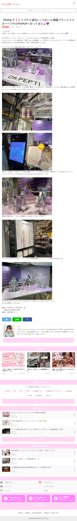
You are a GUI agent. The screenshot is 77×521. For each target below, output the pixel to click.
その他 (45, 490)
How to (30, 395)
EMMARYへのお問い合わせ (51, 513)
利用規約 (27, 513)
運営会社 (20, 513)
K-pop (48, 395)
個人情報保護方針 (37, 513)
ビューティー (6, 27)
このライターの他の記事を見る (38, 340)
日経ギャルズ (8, 482)
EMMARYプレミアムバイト (54, 391)
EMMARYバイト (38, 391)
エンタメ (7, 490)
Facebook (69, 391)
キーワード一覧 (38, 401)
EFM (28, 391)
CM (15, 391)
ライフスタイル (48, 482)
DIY (21, 391)
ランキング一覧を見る (38, 439)
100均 (8, 391)
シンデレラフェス (48, 486)
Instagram (39, 395)
